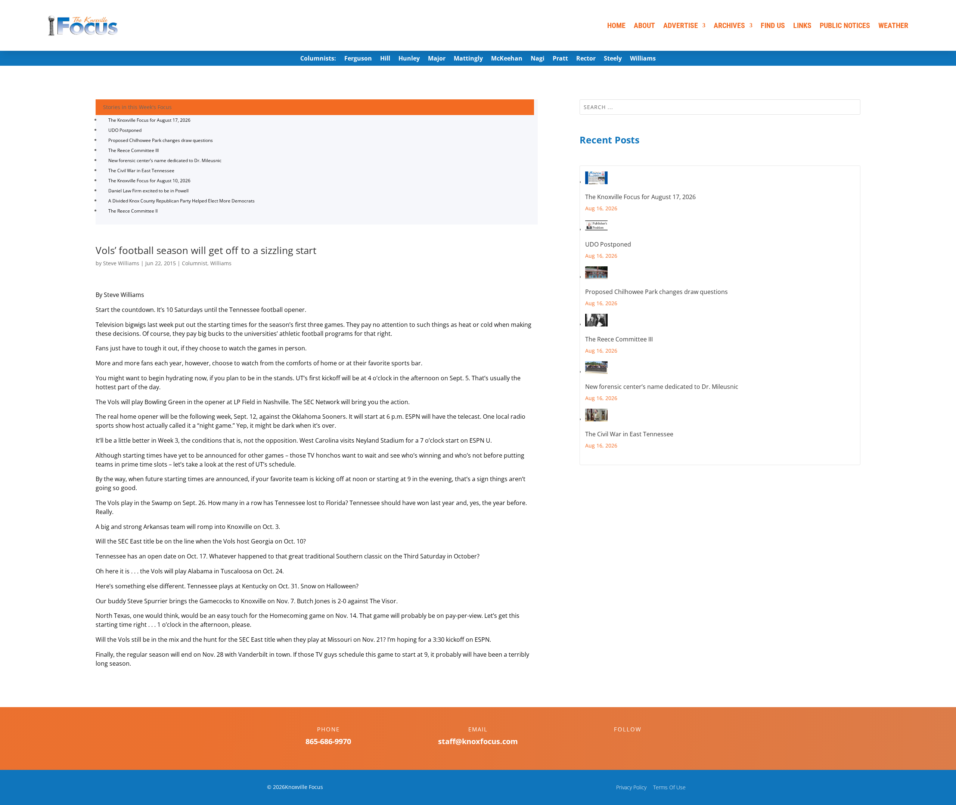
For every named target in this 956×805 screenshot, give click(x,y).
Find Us (773, 25)
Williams (643, 59)
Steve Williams (121, 263)
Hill (385, 59)
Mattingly (468, 59)
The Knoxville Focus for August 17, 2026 (149, 120)
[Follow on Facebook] (620, 742)
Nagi (537, 59)
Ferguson (358, 59)
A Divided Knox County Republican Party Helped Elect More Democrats (181, 201)
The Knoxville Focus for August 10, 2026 (149, 180)
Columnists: (318, 59)
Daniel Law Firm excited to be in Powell (148, 191)
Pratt (560, 59)
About (644, 25)
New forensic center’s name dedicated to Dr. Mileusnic (164, 160)
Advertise (680, 25)
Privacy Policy (631, 787)
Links (802, 25)
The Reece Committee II (133, 211)
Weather (893, 25)
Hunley (409, 59)
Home (616, 25)
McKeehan (506, 59)
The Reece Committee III (133, 150)
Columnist (194, 263)
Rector (586, 59)
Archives (729, 25)
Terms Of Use (669, 787)
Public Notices (845, 25)
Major (437, 59)
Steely (613, 59)
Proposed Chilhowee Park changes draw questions (160, 140)
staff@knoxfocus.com (478, 741)
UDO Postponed (125, 130)
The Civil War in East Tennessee (141, 170)
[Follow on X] (635, 742)
